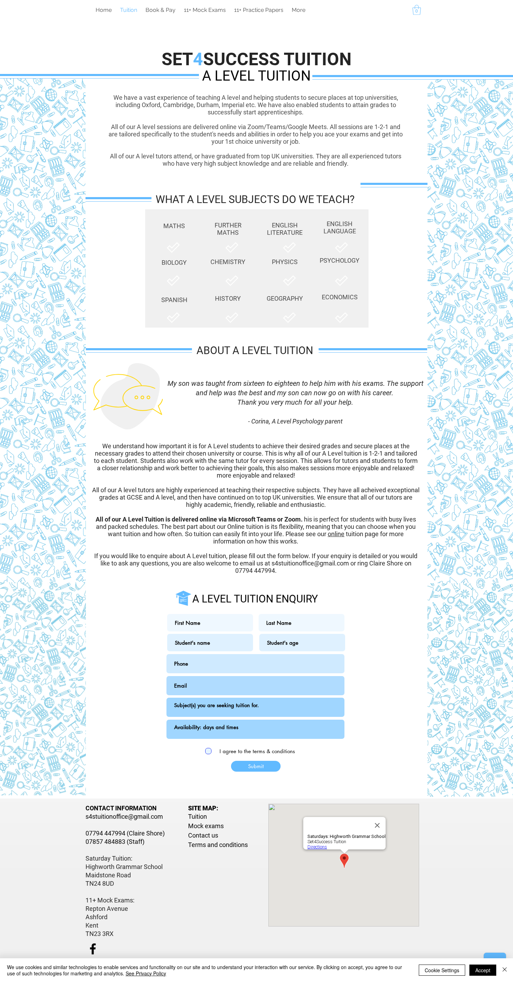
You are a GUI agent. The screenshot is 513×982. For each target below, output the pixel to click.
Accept (482, 970)
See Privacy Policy (146, 973)
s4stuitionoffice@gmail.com (310, 563)
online (336, 534)
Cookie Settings (442, 970)
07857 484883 (105, 841)
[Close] (504, 970)
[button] (416, 10)
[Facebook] (93, 949)
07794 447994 (105, 833)
